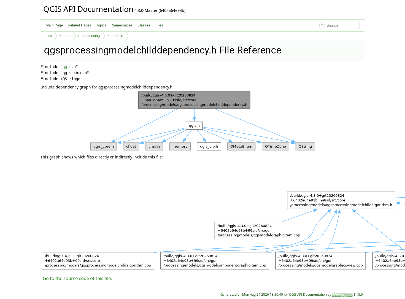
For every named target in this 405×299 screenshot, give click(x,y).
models (117, 36)
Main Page (54, 25)
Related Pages (79, 25)
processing (91, 36)
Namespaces (122, 25)
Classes (143, 25)
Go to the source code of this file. (77, 278)
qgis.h (69, 66)
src (49, 36)
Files (159, 25)
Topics (101, 25)
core (67, 36)
